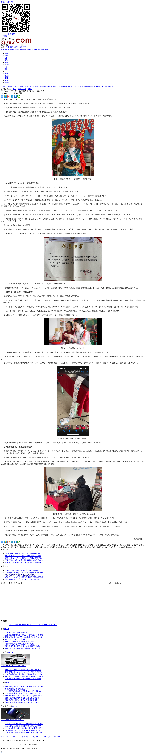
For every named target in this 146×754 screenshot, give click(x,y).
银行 (7, 58)
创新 (78, 86)
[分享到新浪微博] (8, 96)
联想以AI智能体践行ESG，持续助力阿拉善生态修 (24, 724)
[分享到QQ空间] (5, 96)
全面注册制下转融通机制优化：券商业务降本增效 (24, 635)
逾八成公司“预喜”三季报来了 (16, 639)
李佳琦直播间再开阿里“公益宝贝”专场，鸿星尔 (23, 556)
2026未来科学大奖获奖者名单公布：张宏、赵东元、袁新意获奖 (33, 625)
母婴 (92, 86)
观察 (2, 86)
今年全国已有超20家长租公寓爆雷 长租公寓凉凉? (23, 691)
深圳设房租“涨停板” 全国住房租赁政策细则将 (22, 700)
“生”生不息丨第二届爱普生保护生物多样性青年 (23, 730)
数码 (47, 86)
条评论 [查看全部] (115, 583)
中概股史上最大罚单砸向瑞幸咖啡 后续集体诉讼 (23, 648)
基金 (23, 86)
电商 (40, 86)
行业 (7, 78)
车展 (81, 86)
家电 (19, 86)
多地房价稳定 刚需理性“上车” (16, 689)
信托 (7, 62)
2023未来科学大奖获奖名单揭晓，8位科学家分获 (23, 733)
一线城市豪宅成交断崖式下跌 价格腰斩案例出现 (23, 693)
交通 (64, 86)
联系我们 (11, 34)
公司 (33, 86)
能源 (67, 86)
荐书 (85, 86)
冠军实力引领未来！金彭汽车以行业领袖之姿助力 (24, 676)
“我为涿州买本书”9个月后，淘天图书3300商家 (22, 553)
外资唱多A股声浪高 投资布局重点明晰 (19, 642)
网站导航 (57, 737)
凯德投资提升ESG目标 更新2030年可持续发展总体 (24, 687)
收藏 (7, 80)
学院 (26, 86)
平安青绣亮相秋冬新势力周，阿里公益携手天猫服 (24, 560)
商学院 (3, 49)
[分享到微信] (18, 96)
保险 (16, 86)
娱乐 (54, 86)
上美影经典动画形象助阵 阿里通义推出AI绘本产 (23, 726)
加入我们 (4, 737)
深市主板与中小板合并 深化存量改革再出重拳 (22, 646)
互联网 (105, 86)
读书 (26, 49)
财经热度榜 (44, 49)
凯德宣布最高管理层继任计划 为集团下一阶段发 (23, 702)
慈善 (74, 86)
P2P (101, 86)
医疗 (25, 47)
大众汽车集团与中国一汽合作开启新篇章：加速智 (24, 674)
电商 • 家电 (22, 89)
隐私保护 (46, 737)
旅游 (7, 73)
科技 (7, 69)
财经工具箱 (32, 49)
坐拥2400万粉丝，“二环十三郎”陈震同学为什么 (23, 670)
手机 (18, 47)
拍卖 (71, 86)
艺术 (30, 86)
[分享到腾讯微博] (12, 96)
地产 (11, 47)
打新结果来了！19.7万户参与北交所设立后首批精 (23, 637)
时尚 (50, 86)
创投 (7, 76)
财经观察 (9, 49)
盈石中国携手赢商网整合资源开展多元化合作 (22, 698)
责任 (7, 82)
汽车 (14, 47)
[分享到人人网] (15, 96)
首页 (14, 89)
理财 (21, 47)
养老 (57, 86)
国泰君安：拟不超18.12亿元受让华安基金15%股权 (24, 573)
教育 (36, 86)
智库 (6, 86)
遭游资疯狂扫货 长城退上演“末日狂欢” (19, 644)
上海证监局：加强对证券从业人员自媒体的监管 (23, 570)
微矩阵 (15, 49)
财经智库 (21, 49)
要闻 (7, 53)
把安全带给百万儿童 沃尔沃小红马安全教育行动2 (23, 672)
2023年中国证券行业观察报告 (16, 633)
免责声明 (36, 737)
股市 (7, 47)
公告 (9, 86)
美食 (95, 86)
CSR (38, 49)
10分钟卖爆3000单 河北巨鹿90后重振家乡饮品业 (23, 562)
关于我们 (14, 737)
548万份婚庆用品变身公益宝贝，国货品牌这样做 (23, 558)
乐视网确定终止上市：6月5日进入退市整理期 (22, 579)
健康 (60, 86)
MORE (6, 629)
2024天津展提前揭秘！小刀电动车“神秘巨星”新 (23, 679)
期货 (7, 60)
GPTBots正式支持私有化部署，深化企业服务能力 (23, 728)
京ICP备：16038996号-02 (10, 744)
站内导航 (4, 36)
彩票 (98, 86)
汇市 (13, 86)
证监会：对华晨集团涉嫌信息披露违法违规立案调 (24, 577)
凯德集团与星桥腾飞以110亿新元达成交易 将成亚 (23, 696)
